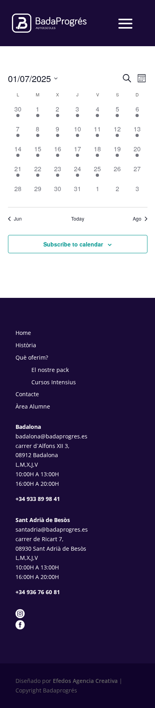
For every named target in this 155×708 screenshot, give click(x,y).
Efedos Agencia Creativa (84, 681)
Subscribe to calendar (73, 244)
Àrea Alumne (32, 406)
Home (23, 332)
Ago (137, 218)
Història (25, 345)
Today (77, 218)
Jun (18, 218)
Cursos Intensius (53, 382)
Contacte (27, 394)
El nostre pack (50, 370)
